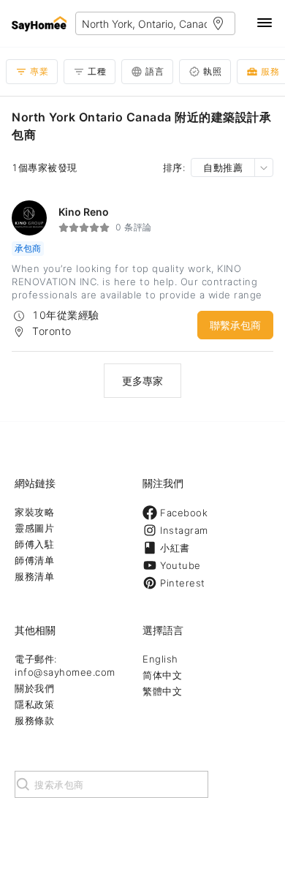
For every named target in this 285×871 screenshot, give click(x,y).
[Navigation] (264, 23)
